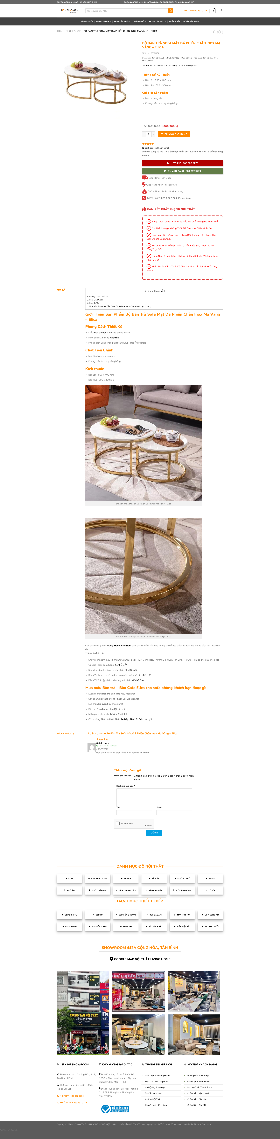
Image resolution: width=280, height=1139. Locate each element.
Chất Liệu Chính (95, 299)
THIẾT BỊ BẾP (174, 21)
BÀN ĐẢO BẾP (87, 21)
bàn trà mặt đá (174, 65)
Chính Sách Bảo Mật (197, 1105)
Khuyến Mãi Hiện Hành (156, 1105)
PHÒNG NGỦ (139, 21)
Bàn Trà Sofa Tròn (210, 58)
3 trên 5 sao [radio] (167, 775)
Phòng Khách (147, 61)
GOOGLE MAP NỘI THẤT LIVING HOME (142, 959)
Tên (118, 807)
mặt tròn (114, 337)
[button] (214, 11)
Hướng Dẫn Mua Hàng (198, 1075)
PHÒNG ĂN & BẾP (121, 21)
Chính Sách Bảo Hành (197, 1099)
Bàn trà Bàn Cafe (103, 332)
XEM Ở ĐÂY (121, 665)
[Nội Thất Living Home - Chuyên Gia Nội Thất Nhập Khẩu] (69, 11)
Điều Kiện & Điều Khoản (198, 1081)
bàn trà (149, 65)
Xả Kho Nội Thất (153, 1099)
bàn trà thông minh (188, 65)
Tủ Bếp (124, 719)
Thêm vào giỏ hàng (174, 134)
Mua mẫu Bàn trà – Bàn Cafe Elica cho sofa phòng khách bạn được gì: (119, 306)
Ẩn (162, 291)
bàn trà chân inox (160, 65)
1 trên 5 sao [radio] (140, 775)
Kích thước (93, 303)
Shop (77, 31)
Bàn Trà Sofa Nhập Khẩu (191, 58)
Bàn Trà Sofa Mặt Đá (172, 58)
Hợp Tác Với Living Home (157, 1081)
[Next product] (215, 32)
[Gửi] (170, 10)
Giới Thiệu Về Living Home (157, 1075)
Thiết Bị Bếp (136, 719)
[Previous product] (220, 32)
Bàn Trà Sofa (157, 58)
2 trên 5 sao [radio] (153, 775)
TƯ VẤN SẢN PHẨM (191, 21)
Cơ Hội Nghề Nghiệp (154, 1087)
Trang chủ (64, 31)
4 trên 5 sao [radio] (180, 775)
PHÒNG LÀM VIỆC (156, 21)
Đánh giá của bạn (123, 775)
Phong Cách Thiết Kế (97, 296)
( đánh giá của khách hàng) (155, 147)
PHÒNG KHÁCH (102, 21)
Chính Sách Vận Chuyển (198, 1093)
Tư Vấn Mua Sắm (153, 1093)
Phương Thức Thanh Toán (199, 1087)
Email (159, 807)
